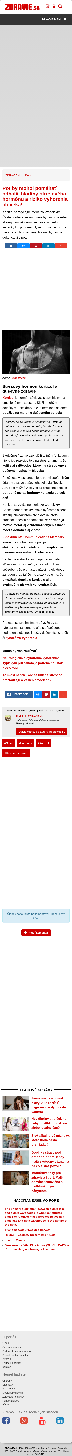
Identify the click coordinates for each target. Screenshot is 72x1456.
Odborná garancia (12, 1347)
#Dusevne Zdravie (16, 753)
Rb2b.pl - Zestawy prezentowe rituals (30, 1234)
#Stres (8, 743)
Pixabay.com (19, 377)
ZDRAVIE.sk (13, 175)
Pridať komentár (37, 932)
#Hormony (25, 743)
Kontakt (6, 1367)
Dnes (28, 175)
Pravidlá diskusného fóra (15, 1355)
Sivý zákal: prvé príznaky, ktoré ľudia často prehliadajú (50, 1140)
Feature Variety (15, 1240)
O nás (5, 1343)
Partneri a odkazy (11, 1363)
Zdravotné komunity (13, 1396)
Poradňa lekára (10, 1400)
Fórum (5, 1404)
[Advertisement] (36, 60)
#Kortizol (43, 743)
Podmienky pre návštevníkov (18, 1351)
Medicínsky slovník (12, 1392)
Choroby (7, 1380)
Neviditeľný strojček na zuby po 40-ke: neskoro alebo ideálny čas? (49, 1123)
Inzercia (6, 1359)
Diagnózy (7, 1384)
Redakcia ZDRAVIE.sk (29, 716)
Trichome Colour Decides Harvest (27, 1229)
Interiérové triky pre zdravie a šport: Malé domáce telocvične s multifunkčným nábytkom (47, 1182)
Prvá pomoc (8, 1388)
